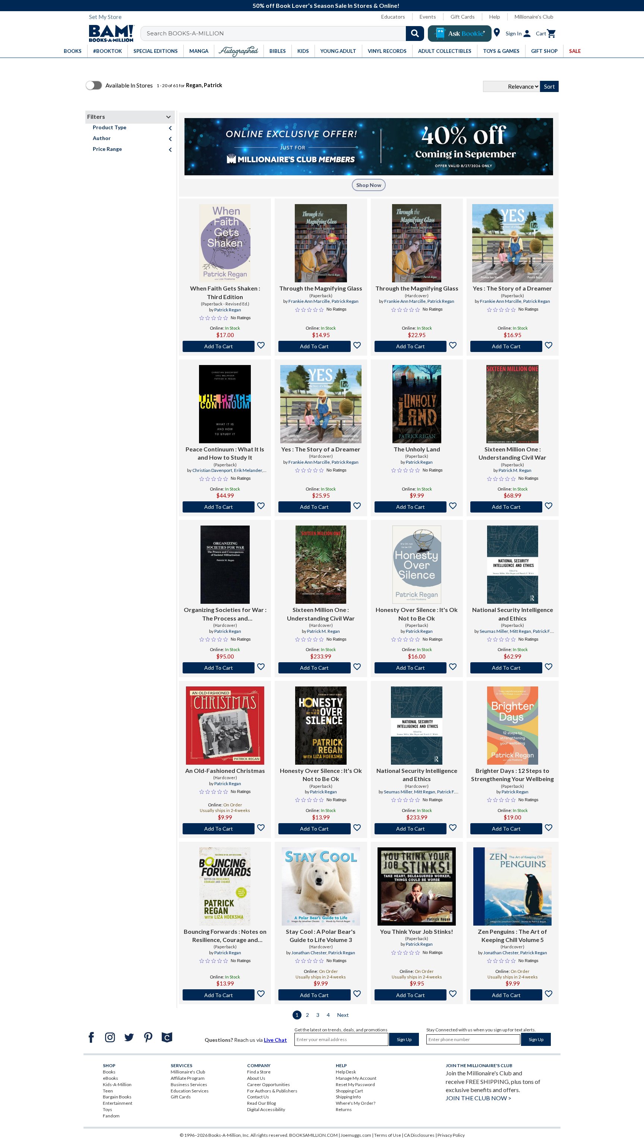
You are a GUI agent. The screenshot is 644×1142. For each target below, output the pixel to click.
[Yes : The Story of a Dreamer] (512, 243)
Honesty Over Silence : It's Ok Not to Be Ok (417, 613)
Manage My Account (356, 1078)
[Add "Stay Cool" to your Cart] (320, 994)
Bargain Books (117, 1097)
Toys (107, 1109)
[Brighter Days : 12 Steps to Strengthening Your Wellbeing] (512, 726)
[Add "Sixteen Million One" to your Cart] (512, 507)
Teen (108, 1091)
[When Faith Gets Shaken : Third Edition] (225, 243)
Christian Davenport (212, 470)
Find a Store (259, 1072)
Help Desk (346, 1072)
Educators (393, 16)
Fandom (111, 1116)
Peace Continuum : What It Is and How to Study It (225, 453)
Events (428, 16)
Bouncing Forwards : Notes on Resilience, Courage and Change (225, 936)
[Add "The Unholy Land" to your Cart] (417, 507)
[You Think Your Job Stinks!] (417, 886)
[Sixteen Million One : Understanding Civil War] (512, 404)
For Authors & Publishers (272, 1091)
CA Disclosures (419, 1135)
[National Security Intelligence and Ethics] (512, 565)
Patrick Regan (227, 310)
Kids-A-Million (117, 1084)
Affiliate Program (188, 1078)
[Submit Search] (415, 33)
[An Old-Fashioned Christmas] (225, 726)
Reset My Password (355, 1084)
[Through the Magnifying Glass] (321, 243)
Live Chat (275, 1040)
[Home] (109, 33)
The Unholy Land (417, 449)
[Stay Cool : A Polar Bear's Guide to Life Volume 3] (321, 886)
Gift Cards (463, 16)
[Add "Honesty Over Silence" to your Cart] (417, 667)
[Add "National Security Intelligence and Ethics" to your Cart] (512, 667)
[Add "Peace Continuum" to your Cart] (225, 507)
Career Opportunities (268, 1084)
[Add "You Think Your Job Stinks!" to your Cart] (417, 994)
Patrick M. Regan (515, 470)
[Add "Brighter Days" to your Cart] (512, 828)
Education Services (190, 1091)
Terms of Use (387, 1135)
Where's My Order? (355, 1103)
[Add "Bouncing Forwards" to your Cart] (225, 994)
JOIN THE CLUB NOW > (478, 1097)
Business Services (189, 1084)
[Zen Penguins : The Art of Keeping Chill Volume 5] (512, 886)
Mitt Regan (520, 631)
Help (494, 16)
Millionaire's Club (534, 16)
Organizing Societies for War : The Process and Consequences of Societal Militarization (225, 614)
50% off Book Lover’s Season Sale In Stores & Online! (326, 5)
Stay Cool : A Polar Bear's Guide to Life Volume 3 (321, 935)
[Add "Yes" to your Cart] (512, 346)
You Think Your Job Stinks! (416, 931)
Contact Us (258, 1097)
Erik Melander (248, 470)
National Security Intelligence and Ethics (512, 613)
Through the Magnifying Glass (320, 288)
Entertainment (117, 1103)
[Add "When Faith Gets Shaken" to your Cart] (225, 346)
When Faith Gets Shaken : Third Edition (225, 292)
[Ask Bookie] (460, 33)
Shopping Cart (349, 1091)
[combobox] (287, 33)
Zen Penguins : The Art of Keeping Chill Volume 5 (512, 935)
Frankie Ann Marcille (309, 301)
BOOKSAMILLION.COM (313, 1135)
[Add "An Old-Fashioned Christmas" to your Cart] (225, 828)
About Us (256, 1078)
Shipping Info (348, 1097)
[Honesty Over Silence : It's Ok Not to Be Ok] (417, 565)
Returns (344, 1109)
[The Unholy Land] (417, 404)
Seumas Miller (494, 631)
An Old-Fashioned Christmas (225, 770)
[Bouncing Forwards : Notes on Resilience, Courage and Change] (225, 886)
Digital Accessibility (266, 1109)
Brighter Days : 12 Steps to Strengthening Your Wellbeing (512, 774)
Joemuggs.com (356, 1135)
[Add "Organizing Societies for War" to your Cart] (225, 667)
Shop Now (368, 185)
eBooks (110, 1078)
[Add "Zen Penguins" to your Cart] (512, 994)
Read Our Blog (261, 1103)
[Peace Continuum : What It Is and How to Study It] (225, 404)
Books (109, 1072)
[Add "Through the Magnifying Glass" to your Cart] (320, 346)
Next (343, 1015)
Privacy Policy (451, 1135)
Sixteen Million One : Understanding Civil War (512, 453)
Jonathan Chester (308, 952)
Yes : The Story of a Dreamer (512, 288)
